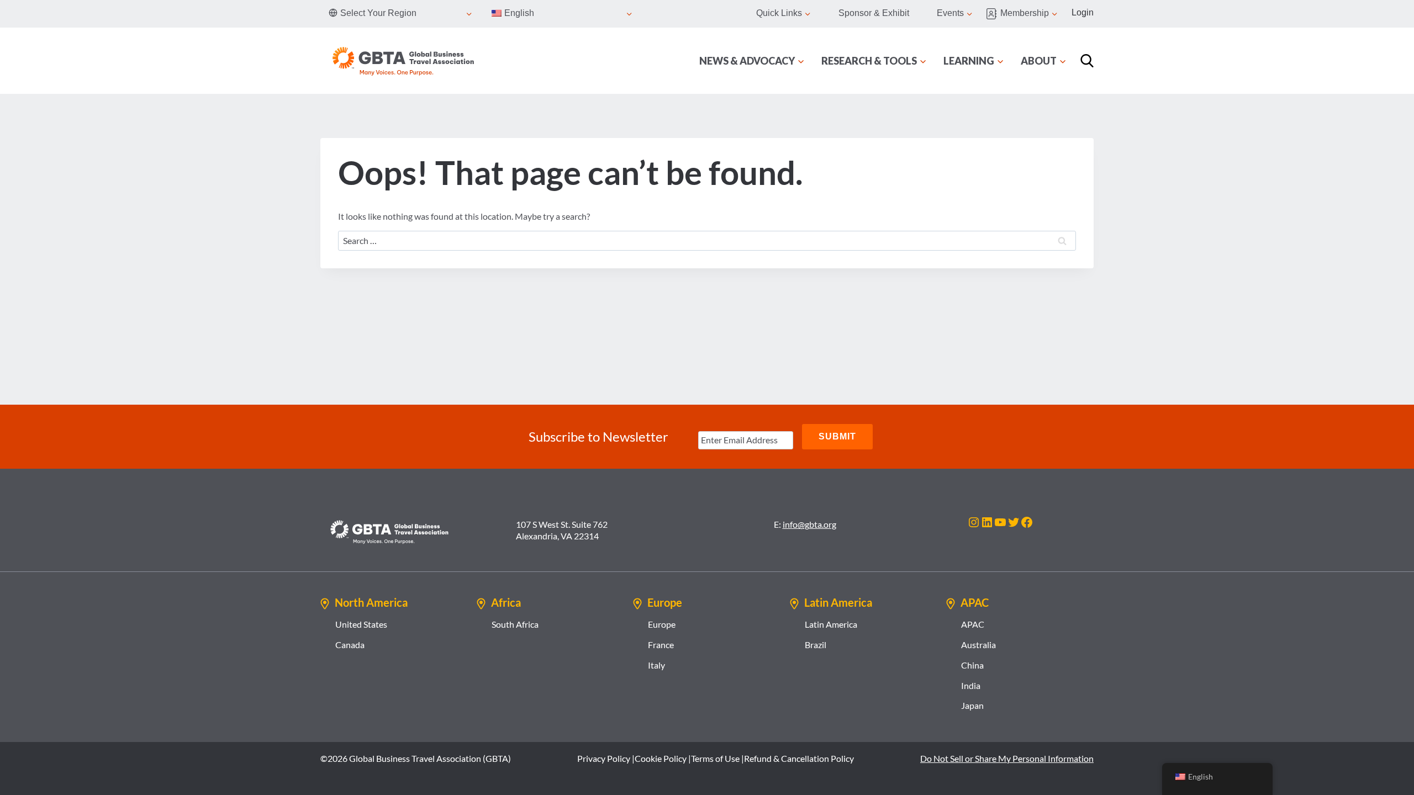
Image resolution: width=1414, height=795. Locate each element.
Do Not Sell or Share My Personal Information (1007, 758)
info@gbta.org (809, 524)
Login (1083, 12)
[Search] (1087, 60)
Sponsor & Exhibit (873, 13)
